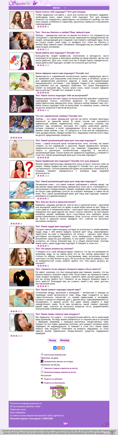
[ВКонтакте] (55, 348)
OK (112, 433)
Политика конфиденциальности (26, 403)
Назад (52, 340)
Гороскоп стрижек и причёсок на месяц (60, 368)
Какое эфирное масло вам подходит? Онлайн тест (62, 73)
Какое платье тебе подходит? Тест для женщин (61, 12)
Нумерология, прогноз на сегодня (58, 362)
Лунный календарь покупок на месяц (60, 372)
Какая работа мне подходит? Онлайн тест (58, 53)
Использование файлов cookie (25, 406)
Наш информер (17, 412)
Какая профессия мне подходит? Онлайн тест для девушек (67, 161)
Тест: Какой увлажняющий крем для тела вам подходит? (66, 140)
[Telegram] (63, 348)
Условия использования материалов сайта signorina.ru (37, 415)
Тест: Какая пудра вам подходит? (53, 226)
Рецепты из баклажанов (54, 383)
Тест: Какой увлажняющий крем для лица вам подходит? (66, 181)
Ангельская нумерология (55, 355)
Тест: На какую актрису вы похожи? (54, 248)
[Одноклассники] (59, 348)
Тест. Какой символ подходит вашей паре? (58, 289)
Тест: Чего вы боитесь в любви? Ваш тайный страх (63, 32)
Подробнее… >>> (102, 433)
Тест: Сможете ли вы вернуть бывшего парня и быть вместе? (68, 269)
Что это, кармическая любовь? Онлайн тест (59, 116)
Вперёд (64, 340)
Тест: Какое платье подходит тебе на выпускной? (62, 95)
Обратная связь (18, 409)
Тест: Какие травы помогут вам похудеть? (58, 314)
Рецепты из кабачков (53, 379)
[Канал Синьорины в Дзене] (59, 398)
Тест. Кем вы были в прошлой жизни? (56, 202)
